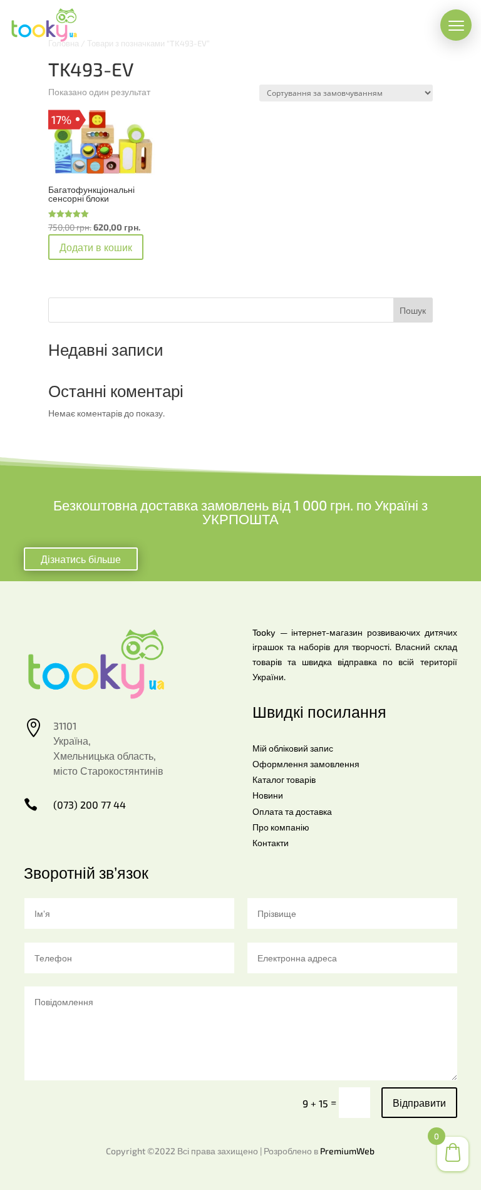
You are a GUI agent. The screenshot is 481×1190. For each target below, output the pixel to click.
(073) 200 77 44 (89, 804)
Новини (267, 795)
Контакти (270, 842)
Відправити (419, 1103)
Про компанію (280, 827)
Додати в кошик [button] (95, 247)
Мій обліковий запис (292, 748)
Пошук (413, 310)
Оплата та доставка (292, 811)
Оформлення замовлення (305, 763)
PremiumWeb (347, 1151)
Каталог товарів (284, 779)
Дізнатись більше (81, 559)
